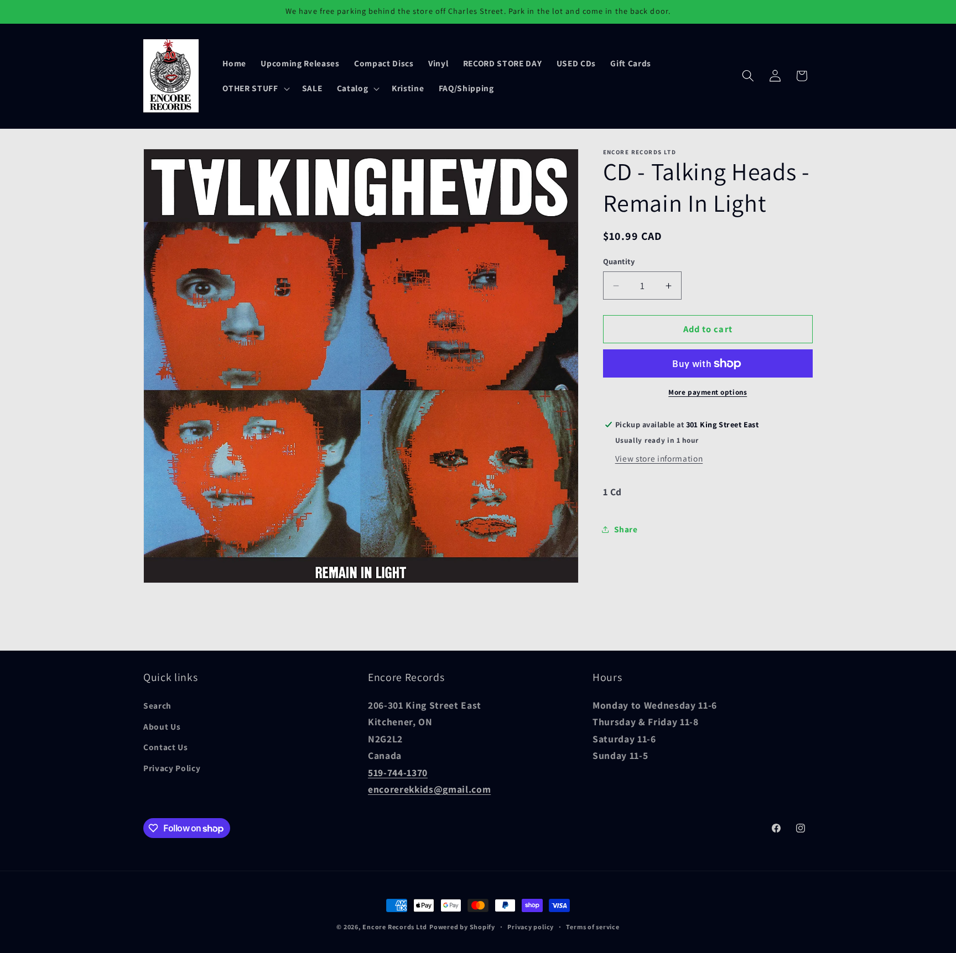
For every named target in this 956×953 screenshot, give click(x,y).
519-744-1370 (398, 772)
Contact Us (165, 746)
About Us (161, 726)
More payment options (707, 392)
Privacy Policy (171, 767)
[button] (254, 88)
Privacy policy (530, 927)
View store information (659, 458)
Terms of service (592, 927)
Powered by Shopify (462, 927)
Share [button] (626, 529)
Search (157, 705)
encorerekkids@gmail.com (429, 789)
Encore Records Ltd (394, 927)
